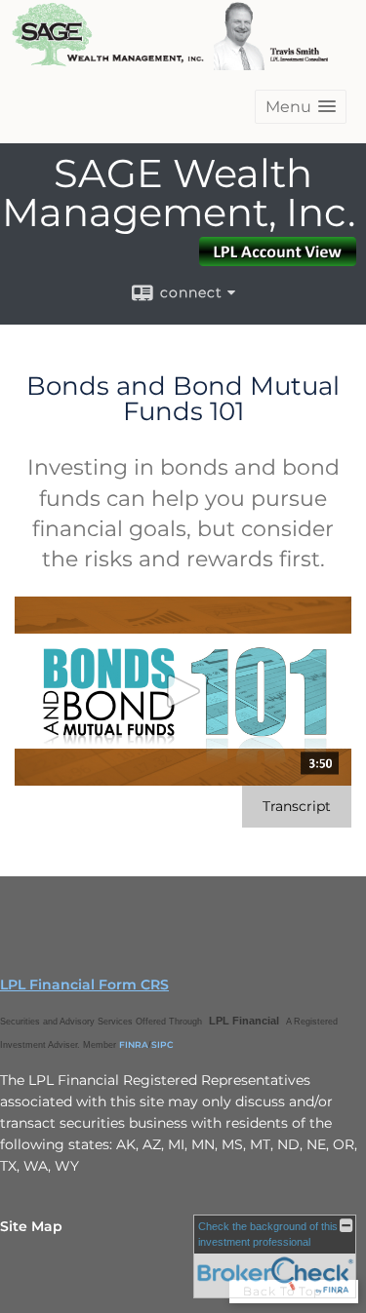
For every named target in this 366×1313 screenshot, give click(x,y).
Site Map (31, 1226)
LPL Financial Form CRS (84, 984)
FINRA (133, 1044)
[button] (300, 107)
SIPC (162, 1044)
